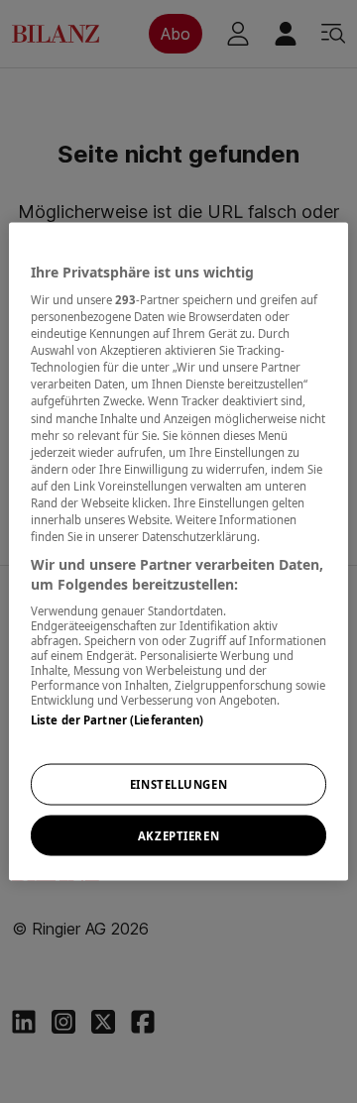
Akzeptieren (178, 834)
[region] (178, 551)
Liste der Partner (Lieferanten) (117, 720)
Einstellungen (178, 783)
